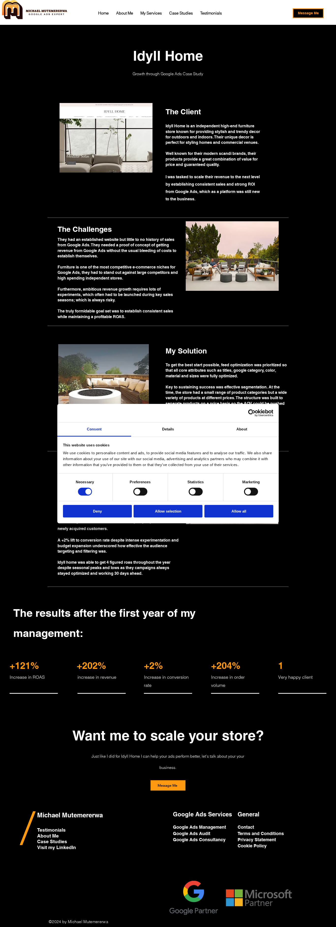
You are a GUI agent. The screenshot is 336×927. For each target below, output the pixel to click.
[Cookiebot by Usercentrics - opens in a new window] (251, 413)
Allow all (238, 511)
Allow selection (168, 511)
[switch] (140, 492)
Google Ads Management (200, 827)
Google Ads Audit (192, 833)
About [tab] (241, 429)
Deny (97, 511)
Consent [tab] (94, 429)
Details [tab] (168, 429)
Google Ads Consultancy (200, 839)
